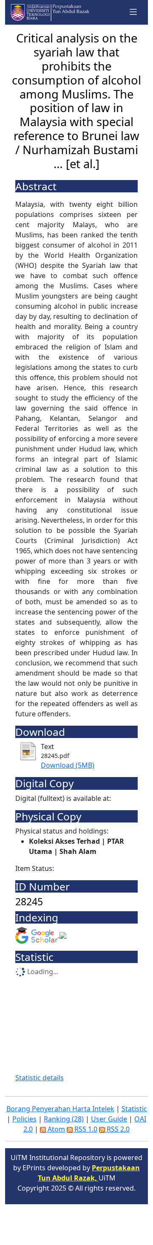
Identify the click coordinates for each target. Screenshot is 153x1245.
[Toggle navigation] (133, 12)
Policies (24, 1119)
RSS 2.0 (117, 1129)
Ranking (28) (64, 1119)
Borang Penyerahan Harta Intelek (60, 1108)
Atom (55, 1129)
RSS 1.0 (85, 1129)
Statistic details (39, 1077)
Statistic (134, 1108)
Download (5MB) (67, 765)
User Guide (109, 1119)
